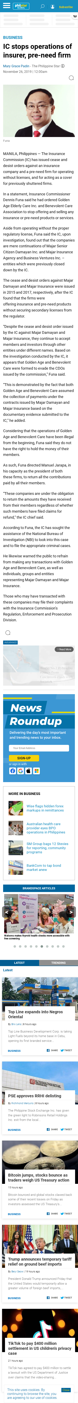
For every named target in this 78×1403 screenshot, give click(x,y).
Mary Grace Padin (16, 66)
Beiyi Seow (17, 1271)
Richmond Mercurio (22, 1103)
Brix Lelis (16, 1024)
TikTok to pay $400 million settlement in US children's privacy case (39, 1348)
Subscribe (66, 7)
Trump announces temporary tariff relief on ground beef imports (40, 1262)
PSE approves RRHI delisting (34, 1095)
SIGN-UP (24, 758)
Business (12, 37)
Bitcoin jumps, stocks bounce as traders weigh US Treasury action (38, 1178)
